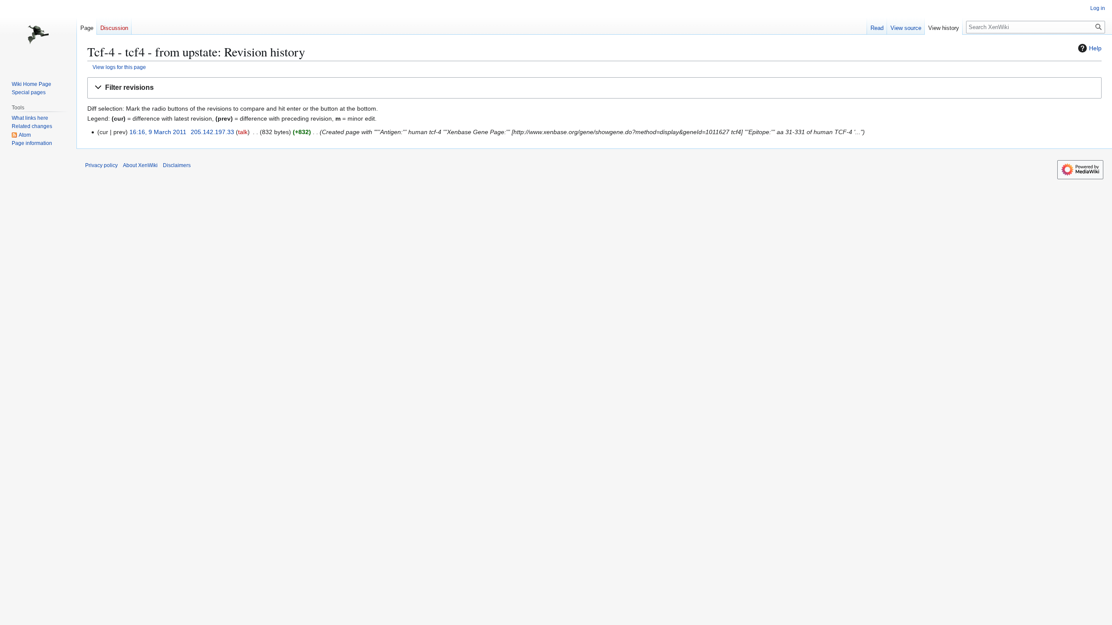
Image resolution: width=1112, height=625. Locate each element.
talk (243, 131)
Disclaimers (177, 165)
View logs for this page (119, 67)
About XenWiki (140, 165)
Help (1095, 48)
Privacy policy (101, 165)
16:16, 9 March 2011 (157, 131)
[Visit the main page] (38, 34)
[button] (594, 87)
